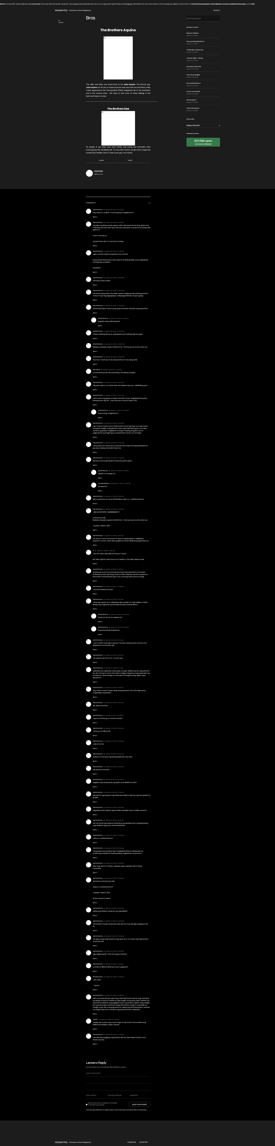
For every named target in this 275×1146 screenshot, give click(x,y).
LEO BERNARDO (103, 483)
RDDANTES (61, 10)
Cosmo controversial (193, 91)
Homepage (131, 1142)
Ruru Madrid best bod (193, 83)
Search (217, 18)
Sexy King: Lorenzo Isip (193, 66)
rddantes (98, 171)
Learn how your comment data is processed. (131, 1110)
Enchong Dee (91, 150)
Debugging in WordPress (133, 4)
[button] (4, 10)
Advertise (143, 1142)
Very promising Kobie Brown (195, 41)
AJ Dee (110, 153)
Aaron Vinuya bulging (193, 75)
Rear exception (191, 100)
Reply (95, 217)
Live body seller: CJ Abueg (194, 58)
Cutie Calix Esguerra (192, 108)
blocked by (203, 142)
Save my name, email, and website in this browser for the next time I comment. (102, 1104)
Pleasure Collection (192, 33)
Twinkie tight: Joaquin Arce (194, 50)
